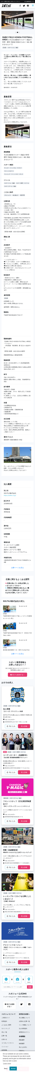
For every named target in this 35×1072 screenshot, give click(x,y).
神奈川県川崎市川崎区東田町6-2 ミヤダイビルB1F (18, 911)
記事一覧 (4, 1036)
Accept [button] (13, 1068)
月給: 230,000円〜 (10, 719)
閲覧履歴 (21, 1040)
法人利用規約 (23, 1028)
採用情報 (4, 1050)
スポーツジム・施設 (13, 47)
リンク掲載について (25, 1025)
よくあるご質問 (6, 1025)
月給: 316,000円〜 (10, 955)
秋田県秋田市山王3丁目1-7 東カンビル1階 (16, 722)
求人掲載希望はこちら (29, 1)
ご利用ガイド (6, 1017)
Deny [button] (5, 1068)
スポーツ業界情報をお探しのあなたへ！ (17, 663)
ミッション (5, 1046)
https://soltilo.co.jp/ (10, 495)
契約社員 (6, 798)
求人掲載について (24, 1017)
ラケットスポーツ (9, 171)
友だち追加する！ (18, 675)
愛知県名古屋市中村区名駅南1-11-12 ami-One (17, 768)
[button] (5, 22)
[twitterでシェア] (24, 6)
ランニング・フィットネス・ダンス (13, 174)
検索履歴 (21, 1043)
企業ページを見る (17, 568)
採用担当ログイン (24, 1032)
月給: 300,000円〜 (10, 814)
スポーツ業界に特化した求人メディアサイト (10, 1)
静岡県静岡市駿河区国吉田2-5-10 (14, 816)
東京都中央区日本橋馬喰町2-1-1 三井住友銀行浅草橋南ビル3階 (18, 863)
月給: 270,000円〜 (10, 765)
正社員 (4, 47)
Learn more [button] (7, 1063)
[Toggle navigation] (33, 5)
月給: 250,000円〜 (10, 860)
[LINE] (28, 6)
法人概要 (8, 484)
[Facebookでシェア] (20, 6)
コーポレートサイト (8, 1043)
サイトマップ (6, 1028)
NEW (5, 752)
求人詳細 (24, 726)
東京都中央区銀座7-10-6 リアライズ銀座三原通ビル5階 (18, 958)
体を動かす (15, 195)
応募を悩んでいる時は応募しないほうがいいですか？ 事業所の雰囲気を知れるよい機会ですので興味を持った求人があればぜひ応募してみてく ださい (17, 588)
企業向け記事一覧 (24, 1021)
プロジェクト (7, 195)
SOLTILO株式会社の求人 (14, 601)
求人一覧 (4, 1032)
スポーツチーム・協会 (10, 186)
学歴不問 (22, 195)
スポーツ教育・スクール (22, 183)
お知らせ (4, 1039)
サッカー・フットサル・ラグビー (13, 168)
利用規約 (4, 1021)
